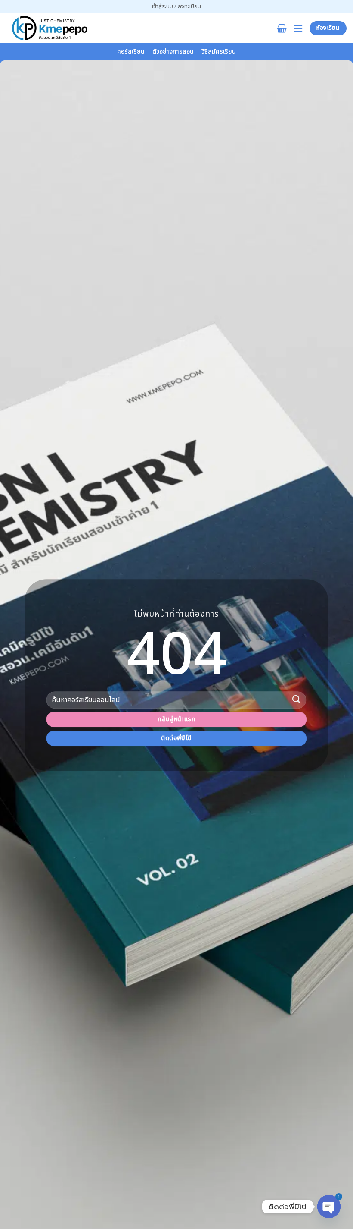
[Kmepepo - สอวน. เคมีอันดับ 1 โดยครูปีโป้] (49, 28)
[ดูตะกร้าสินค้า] (282, 28)
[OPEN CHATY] (329, 1206)
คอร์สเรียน (131, 51)
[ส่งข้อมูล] (296, 699)
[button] (176, 6)
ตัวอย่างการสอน (173, 51)
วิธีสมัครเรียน (218, 51)
